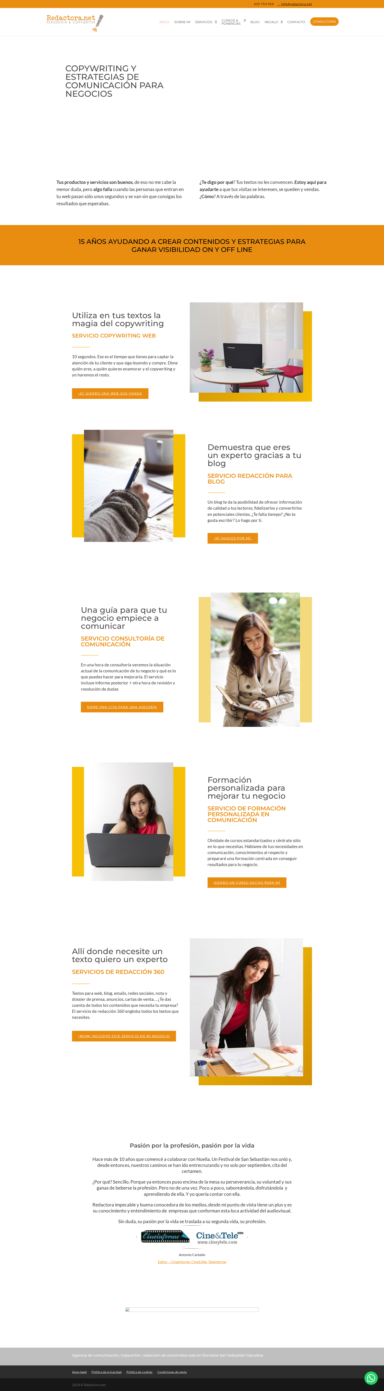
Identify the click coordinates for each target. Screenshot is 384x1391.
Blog (255, 22)
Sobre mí (182, 22)
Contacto (296, 22)
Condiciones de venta (172, 1372)
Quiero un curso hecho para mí (247, 882)
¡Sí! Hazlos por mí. (233, 538)
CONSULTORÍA (324, 22)
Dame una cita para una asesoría (122, 707)
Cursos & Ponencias (231, 22)
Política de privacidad (107, 1372)
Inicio (164, 22)
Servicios (203, 22)
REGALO (271, 22)
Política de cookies (139, 1372)
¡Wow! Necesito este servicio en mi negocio (124, 1036)
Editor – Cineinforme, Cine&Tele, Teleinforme (192, 1262)
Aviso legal (79, 1372)
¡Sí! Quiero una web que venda (110, 393)
